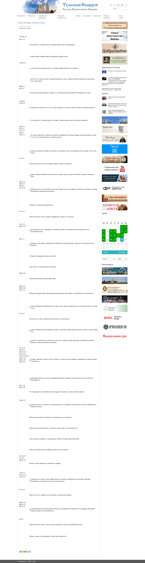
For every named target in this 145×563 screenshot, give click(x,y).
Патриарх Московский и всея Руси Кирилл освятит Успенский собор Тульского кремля (117, 105)
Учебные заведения (107, 17)
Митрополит (31, 16)
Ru (126, 5)
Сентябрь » (122, 252)
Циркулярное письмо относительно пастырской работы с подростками (111, 89)
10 (103, 235)
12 (111, 235)
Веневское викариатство (62, 17)
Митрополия (21, 16)
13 (114, 235)
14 (118, 235)
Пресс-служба (121, 17)
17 (103, 239)
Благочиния (87, 16)
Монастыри (97, 16)
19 (111, 239)
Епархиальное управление (42, 17)
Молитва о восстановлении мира (117, 71)
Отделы (78, 16)
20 (114, 239)
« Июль (105, 252)
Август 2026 (115, 219)
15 (122, 235)
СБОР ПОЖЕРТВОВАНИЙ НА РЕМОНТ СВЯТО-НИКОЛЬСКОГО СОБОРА (117, 112)
